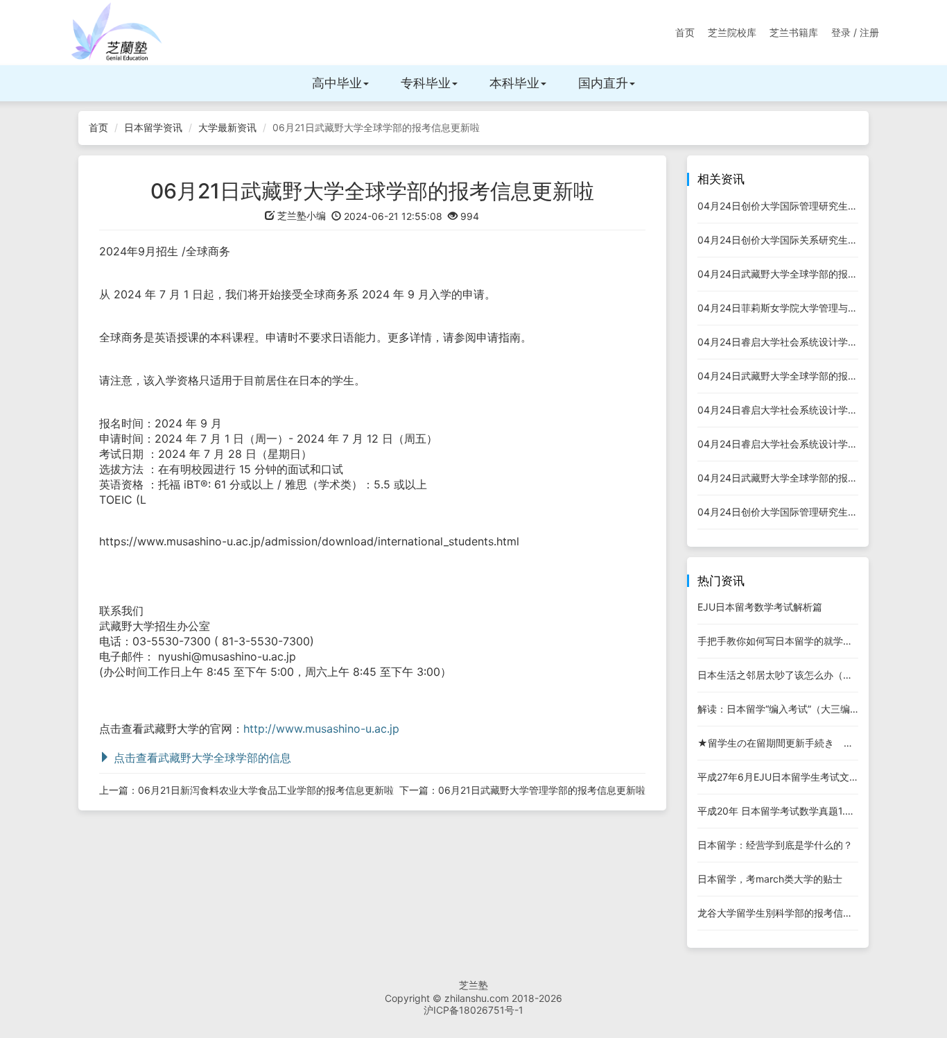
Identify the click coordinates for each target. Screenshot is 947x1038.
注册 (869, 32)
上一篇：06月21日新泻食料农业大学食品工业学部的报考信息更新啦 (246, 790)
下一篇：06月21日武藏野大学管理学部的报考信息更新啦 (522, 790)
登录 (841, 32)
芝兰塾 (473, 985)
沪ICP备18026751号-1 (473, 1010)
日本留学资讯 (153, 127)
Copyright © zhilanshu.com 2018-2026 (473, 998)
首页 (685, 32)
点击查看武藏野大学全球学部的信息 (200, 758)
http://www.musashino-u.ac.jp (321, 728)
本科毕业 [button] (514, 83)
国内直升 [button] (603, 83)
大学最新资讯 (227, 127)
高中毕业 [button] (337, 83)
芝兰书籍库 (794, 32)
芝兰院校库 (732, 32)
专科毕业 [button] (426, 83)
